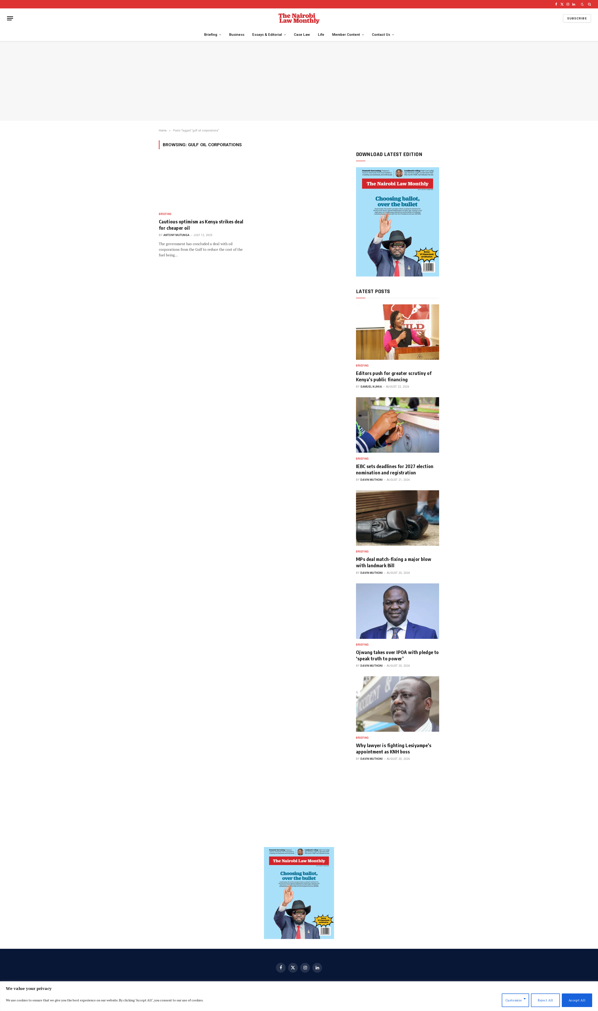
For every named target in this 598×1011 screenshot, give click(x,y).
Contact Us (381, 35)
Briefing (210, 35)
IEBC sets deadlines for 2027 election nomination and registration (395, 469)
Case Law (302, 35)
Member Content (346, 35)
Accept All (577, 1000)
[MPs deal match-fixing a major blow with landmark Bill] (397, 518)
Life (321, 35)
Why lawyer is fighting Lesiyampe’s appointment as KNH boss (393, 748)
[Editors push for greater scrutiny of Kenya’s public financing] (397, 332)
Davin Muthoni (371, 479)
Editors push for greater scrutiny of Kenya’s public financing (393, 376)
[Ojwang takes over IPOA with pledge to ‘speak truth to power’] (397, 611)
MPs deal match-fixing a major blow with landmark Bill (393, 562)
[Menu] (10, 18)
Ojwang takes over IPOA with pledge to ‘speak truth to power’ (397, 655)
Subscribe (577, 18)
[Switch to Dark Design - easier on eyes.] (582, 4)
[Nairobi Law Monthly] (299, 18)
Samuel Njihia (371, 386)
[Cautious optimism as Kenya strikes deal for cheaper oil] (203, 183)
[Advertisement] (299, 81)
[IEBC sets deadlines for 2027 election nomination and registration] (397, 425)
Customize (513, 1000)
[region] (299, 996)
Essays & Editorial (267, 35)
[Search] (589, 4)
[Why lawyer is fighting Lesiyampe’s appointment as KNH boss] (397, 704)
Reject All (545, 1000)
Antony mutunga (176, 235)
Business (236, 35)
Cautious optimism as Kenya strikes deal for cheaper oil (201, 224)
